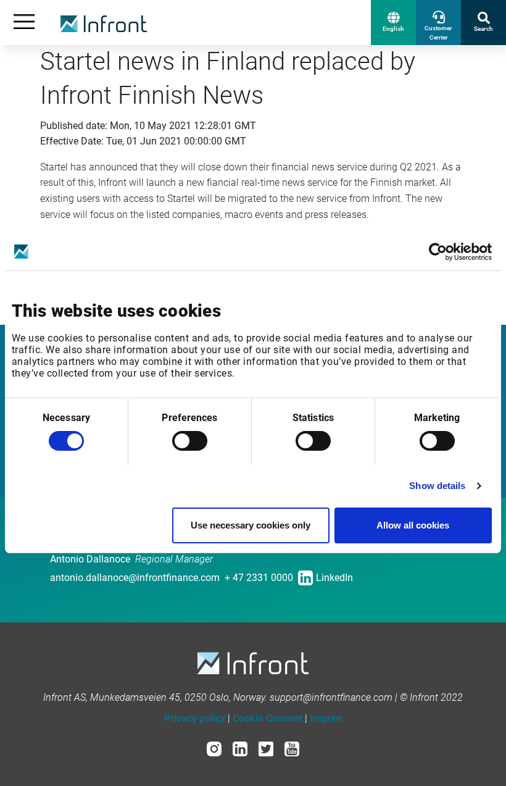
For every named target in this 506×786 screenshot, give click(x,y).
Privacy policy (194, 718)
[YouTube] (292, 748)
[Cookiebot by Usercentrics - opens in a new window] (438, 252)
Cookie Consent (267, 718)
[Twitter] (266, 748)
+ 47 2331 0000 (259, 577)
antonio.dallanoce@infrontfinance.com (135, 577)
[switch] (189, 441)
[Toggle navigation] (24, 22)
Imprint (326, 718)
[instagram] (214, 748)
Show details (437, 485)
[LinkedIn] (240, 748)
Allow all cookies (412, 525)
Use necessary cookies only (250, 525)
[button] (393, 22)
